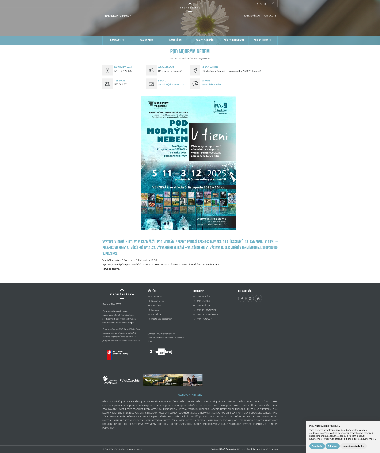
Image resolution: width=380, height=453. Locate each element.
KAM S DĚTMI (175, 40)
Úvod (174, 58)
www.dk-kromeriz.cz (212, 84)
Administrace (253, 449)
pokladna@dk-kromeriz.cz (171, 84)
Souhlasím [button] (317, 446)
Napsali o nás (157, 301)
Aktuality (270, 15)
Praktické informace (116, 16)
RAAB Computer (227, 449)
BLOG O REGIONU (111, 303)
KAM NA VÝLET (117, 40)
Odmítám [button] (332, 446)
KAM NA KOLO (146, 40)
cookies (274, 449)
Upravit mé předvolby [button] (353, 446)
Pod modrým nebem (201, 58)
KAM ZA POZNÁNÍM (204, 40)
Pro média (156, 314)
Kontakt (155, 310)
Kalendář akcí (252, 15)
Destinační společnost (161, 318)
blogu (131, 322)
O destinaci (156, 296)
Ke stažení (156, 305)
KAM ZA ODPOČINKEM (234, 40)
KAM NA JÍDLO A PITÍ (263, 40)
